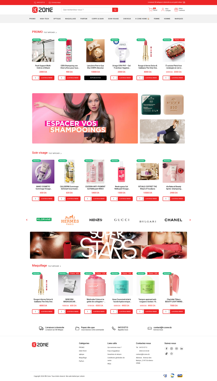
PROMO (81, 347)
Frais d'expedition (113, 351)
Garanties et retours (114, 354)
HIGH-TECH (83, 351)
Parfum (81, 361)
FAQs (109, 364)
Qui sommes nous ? (114, 347)
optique (81, 354)
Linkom (82, 376)
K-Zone (48, 376)
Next (190, 219)
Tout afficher (49, 32)
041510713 (143, 347)
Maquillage (83, 358)
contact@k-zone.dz (143, 354)
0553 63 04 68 (144, 351)
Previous (27, 219)
